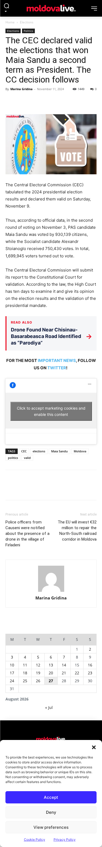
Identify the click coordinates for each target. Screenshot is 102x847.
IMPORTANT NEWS (57, 360)
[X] (23, 101)
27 (51, 680)
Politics (28, 31)
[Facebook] (10, 101)
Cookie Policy (34, 839)
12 (38, 665)
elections (39, 451)
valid (27, 458)
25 (25, 680)
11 (25, 665)
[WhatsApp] (48, 101)
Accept (51, 797)
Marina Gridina (21, 89)
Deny (51, 812)
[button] (94, 746)
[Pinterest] (35, 101)
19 (38, 672)
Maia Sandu (59, 451)
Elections (26, 22)
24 (12, 680)
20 (51, 672)
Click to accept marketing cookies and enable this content (51, 411)
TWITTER (56, 367)
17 (12, 672)
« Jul (49, 707)
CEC (24, 451)
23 (90, 672)
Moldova (80, 451)
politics (13, 458)
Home (10, 22)
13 (51, 665)
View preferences (51, 827)
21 (64, 672)
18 (25, 672)
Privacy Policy (65, 839)
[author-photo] (51, 579)
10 (12, 665)
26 (38, 680)
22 (77, 672)
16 (90, 665)
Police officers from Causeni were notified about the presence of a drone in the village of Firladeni (27, 533)
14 (64, 665)
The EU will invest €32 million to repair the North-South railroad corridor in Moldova (77, 531)
